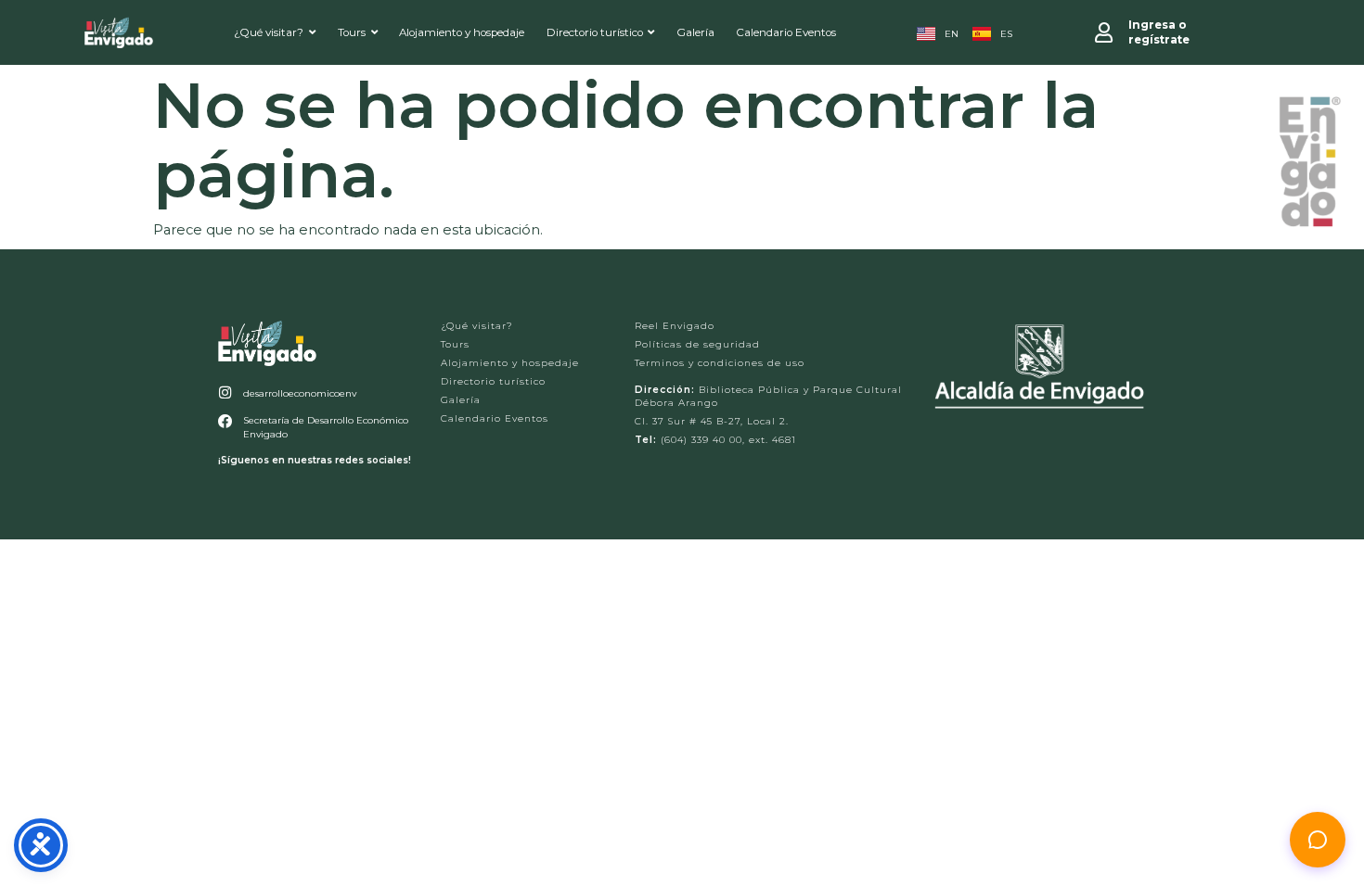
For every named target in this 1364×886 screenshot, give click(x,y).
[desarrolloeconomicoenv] (225, 392)
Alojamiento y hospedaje (461, 32)
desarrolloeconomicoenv (299, 393)
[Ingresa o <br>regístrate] (1104, 32)
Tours (352, 32)
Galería (695, 32)
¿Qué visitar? (268, 32)
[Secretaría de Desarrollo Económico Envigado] (225, 421)
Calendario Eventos (786, 32)
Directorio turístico (595, 32)
